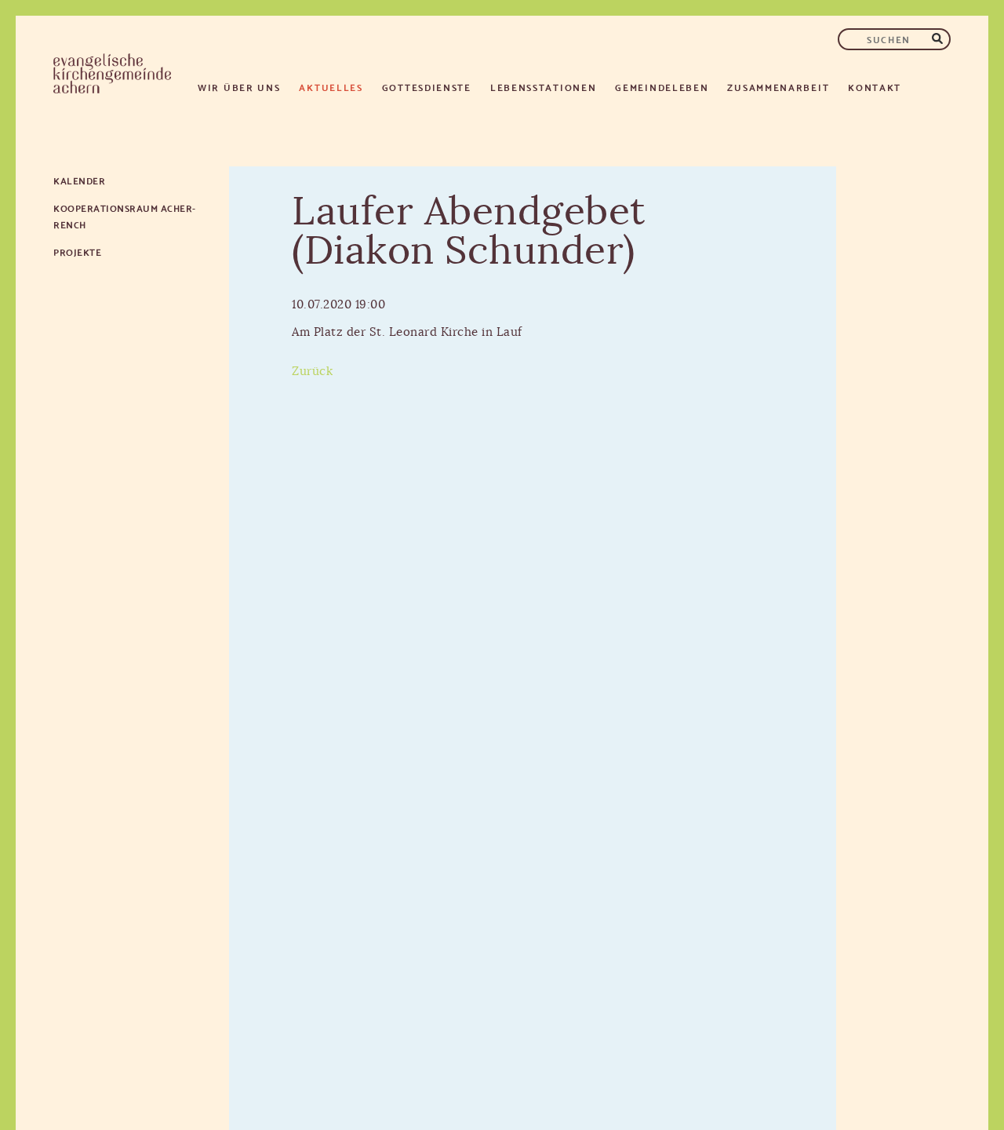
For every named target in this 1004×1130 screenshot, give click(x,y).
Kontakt (874, 86)
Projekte (77, 251)
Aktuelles (330, 86)
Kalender (79, 180)
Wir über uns (239, 86)
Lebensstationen (543, 86)
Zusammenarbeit (778, 86)
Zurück (312, 371)
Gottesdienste (426, 86)
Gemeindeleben (661, 86)
